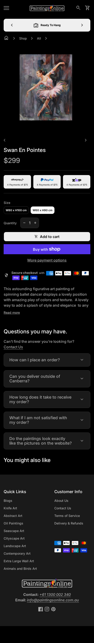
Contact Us (13, 347)
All (39, 38)
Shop (23, 38)
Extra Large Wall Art (19, 561)
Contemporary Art (17, 553)
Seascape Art (14, 531)
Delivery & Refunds (68, 523)
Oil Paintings (13, 523)
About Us (61, 501)
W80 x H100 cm (16, 210)
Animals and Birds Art (20, 568)
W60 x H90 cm (42, 210)
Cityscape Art (14, 538)
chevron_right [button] (82, 25)
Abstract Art (13, 516)
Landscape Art (15, 546)
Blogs (8, 501)
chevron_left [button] (12, 25)
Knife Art (10, 508)
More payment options (47, 260)
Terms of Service (67, 516)
